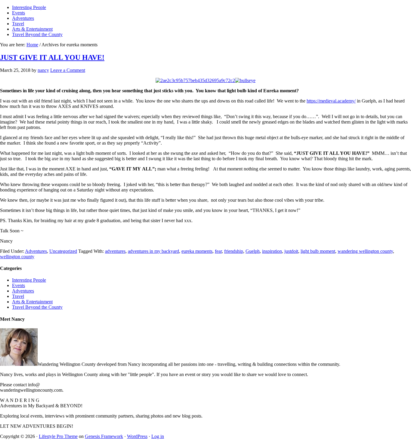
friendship (233, 251)
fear (218, 251)
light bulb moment (318, 251)
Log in (157, 436)
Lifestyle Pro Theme (58, 436)
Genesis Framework (104, 436)
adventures (115, 251)
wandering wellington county (365, 251)
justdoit (291, 251)
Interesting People (29, 280)
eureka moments (196, 251)
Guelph (253, 251)
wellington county (17, 256)
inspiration (272, 251)
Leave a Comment (67, 70)
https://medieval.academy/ (331, 100)
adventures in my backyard (153, 251)
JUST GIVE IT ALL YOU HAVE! (52, 57)
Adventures (36, 251)
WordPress (137, 436)
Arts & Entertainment (32, 301)
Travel (18, 296)
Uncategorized (63, 251)
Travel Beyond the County (37, 307)
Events (18, 285)
